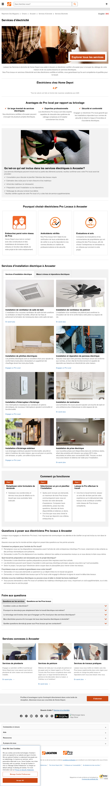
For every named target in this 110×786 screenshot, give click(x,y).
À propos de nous (9, 743)
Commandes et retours (11, 727)
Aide (4, 732)
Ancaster (33, 14)
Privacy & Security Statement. (24, 770)
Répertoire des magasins (10, 14)
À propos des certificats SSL (90, 779)
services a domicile (45, 14)
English (101, 13)
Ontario (24, 14)
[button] (3, 4)
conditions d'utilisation (69, 760)
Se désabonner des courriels (91, 765)
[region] (20, 765)
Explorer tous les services (87, 57)
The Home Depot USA (55, 765)
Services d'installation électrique (18, 274)
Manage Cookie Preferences (20, 774)
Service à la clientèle (62, 710)
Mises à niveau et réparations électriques (53, 274)
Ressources (7, 738)
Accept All (20, 780)
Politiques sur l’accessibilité (72, 765)
